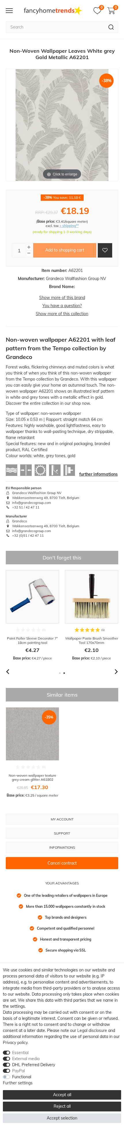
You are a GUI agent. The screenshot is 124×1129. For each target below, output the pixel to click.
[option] (32, 615)
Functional (21, 1076)
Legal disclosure (92, 1030)
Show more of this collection (62, 313)
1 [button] (60, 673)
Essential (20, 1052)
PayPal (18, 1070)
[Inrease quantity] (29, 247)
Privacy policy (15, 1042)
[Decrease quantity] (29, 253)
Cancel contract (62, 863)
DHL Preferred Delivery (33, 1064)
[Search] (111, 27)
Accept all (62, 1094)
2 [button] (64, 673)
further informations (98, 474)
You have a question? (62, 305)
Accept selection (62, 1118)
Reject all (62, 1106)
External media (26, 1058)
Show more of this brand (62, 297)
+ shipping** (69, 226)
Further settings (18, 1082)
